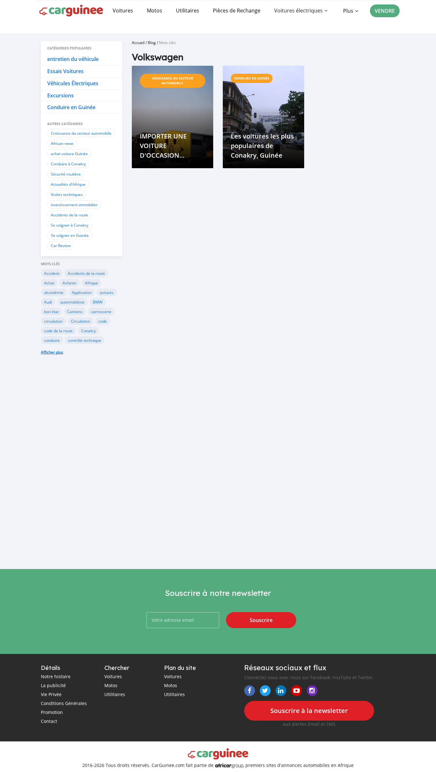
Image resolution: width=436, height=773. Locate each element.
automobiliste (72, 301)
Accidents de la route (69, 214)
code (102, 321)
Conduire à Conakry (68, 163)
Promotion (52, 712)
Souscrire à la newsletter (309, 710)
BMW (97, 301)
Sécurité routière (66, 173)
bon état (51, 311)
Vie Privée (51, 694)
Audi (48, 301)
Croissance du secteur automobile (81, 133)
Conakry (88, 330)
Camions (75, 311)
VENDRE (385, 10)
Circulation (80, 321)
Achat (49, 282)
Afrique (91, 282)
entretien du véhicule (73, 59)
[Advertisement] (81, 466)
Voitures (123, 10)
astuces (107, 292)
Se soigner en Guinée (70, 235)
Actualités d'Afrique (68, 184)
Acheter (70, 282)
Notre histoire (56, 676)
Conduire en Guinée (71, 107)
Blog (152, 42)
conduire (52, 340)
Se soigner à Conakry (69, 225)
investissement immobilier (74, 204)
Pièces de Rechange (236, 10)
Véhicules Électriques (72, 83)
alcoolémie (54, 292)
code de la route (58, 330)
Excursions (60, 95)
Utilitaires (187, 10)
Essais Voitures (65, 71)
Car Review (61, 245)
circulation (53, 321)
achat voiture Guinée (69, 153)
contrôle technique (84, 340)
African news (62, 143)
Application (82, 292)
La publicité (53, 685)
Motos (154, 10)
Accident (51, 273)
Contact (49, 721)
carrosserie (101, 311)
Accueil (138, 42)
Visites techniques (67, 194)
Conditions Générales (64, 703)
